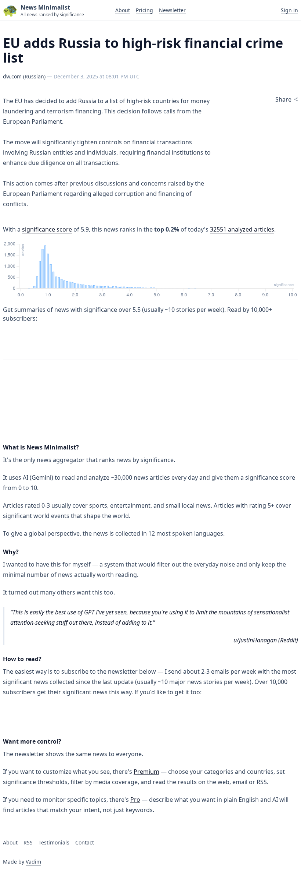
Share (283, 99)
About (122, 10)
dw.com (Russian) (24, 76)
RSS (28, 842)
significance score (47, 229)
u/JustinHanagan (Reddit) (265, 640)
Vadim (33, 861)
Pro (135, 799)
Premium (146, 772)
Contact (84, 842)
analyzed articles (242, 229)
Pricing (144, 10)
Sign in (289, 10)
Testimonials (54, 842)
